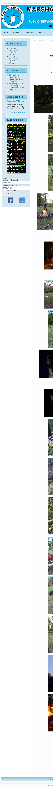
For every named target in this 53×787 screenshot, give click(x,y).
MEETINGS (30, 33)
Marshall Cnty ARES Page (15, 101)
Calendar (17, 33)
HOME (6, 33)
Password (10, 185)
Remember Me (11, 191)
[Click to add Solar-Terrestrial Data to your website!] (16, 173)
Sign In (6, 193)
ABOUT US (42, 33)
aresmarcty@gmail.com (18, 113)
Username (10, 180)
